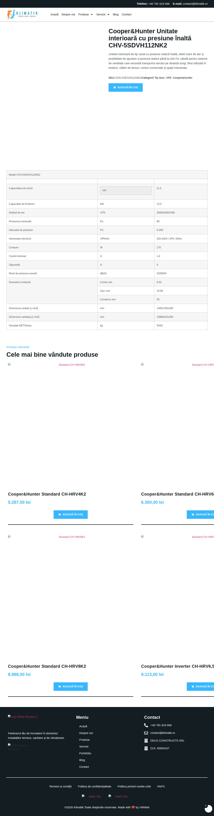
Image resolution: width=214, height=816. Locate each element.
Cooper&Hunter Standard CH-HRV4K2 (47, 494)
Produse (83, 14)
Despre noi (68, 14)
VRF (168, 77)
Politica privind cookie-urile (134, 786)
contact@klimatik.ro (195, 3)
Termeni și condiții (60, 786)
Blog (116, 14)
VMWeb (144, 807)
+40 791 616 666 (159, 3)
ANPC (161, 786)
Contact (126, 14)
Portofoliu (85, 753)
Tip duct (159, 77)
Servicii (100, 14)
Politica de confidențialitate (94, 786)
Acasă (54, 14)
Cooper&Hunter (182, 77)
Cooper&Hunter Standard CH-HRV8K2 (47, 666)
